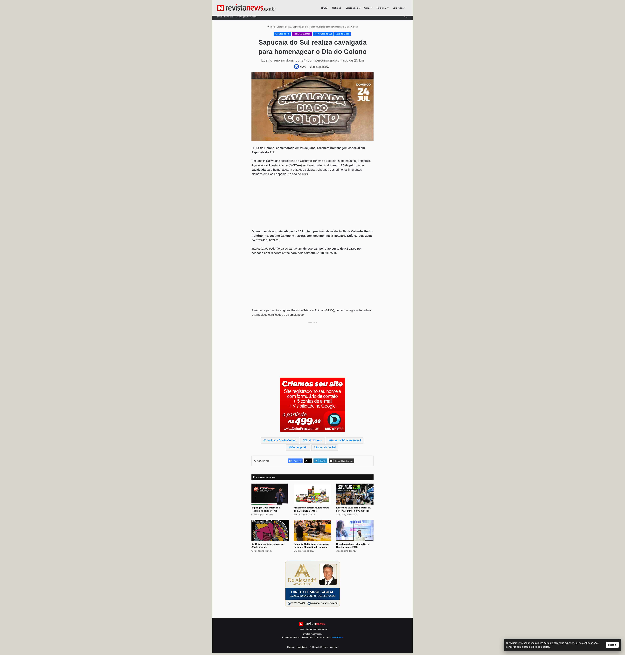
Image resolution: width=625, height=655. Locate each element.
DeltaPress (337, 637)
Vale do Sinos (342, 34)
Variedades (352, 8)
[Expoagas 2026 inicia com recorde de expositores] (270, 494)
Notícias (336, 8)
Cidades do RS (284, 27)
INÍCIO (323, 8)
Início (272, 27)
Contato (290, 647)
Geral (367, 8)
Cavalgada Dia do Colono (280, 440)
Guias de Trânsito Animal (345, 440)
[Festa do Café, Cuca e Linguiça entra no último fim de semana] (312, 530)
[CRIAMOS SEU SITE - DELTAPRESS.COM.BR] (312, 404)
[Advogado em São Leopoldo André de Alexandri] (312, 583)
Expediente (302, 647)
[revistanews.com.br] (246, 7)
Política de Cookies (319, 647)
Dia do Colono (313, 440)
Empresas (398, 8)
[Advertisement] (312, 203)
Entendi (612, 644)
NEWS (303, 67)
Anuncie (334, 647)
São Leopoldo (298, 447)
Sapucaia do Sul (325, 447)
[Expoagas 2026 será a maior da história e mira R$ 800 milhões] (355, 494)
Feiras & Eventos (302, 34)
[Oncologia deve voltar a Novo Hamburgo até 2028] (355, 530)
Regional (381, 8)
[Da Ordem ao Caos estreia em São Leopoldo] (270, 530)
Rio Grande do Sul (323, 34)
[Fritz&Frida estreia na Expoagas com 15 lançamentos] (312, 494)
